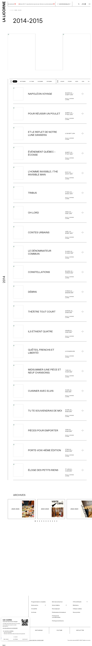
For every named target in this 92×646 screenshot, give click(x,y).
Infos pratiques (77, 601)
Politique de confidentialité (56, 616)
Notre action (34, 605)
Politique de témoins (58, 620)
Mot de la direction (57, 601)
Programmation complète (38, 601)
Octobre (31, 81)
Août (15, 81)
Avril (83, 81)
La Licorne (12, 10)
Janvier (62, 81)
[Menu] (89, 4)
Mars (76, 81)
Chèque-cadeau (77, 608)
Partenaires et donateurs (59, 612)
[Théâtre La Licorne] (4, 10)
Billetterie (75, 605)
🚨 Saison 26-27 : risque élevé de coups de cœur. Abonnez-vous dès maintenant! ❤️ (32, 4)
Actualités (34, 608)
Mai (89, 81)
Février (70, 81)
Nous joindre (76, 612)
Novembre (40, 81)
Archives (33, 612)
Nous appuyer (56, 608)
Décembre (49, 81)
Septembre (23, 81)
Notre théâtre (56, 605)
